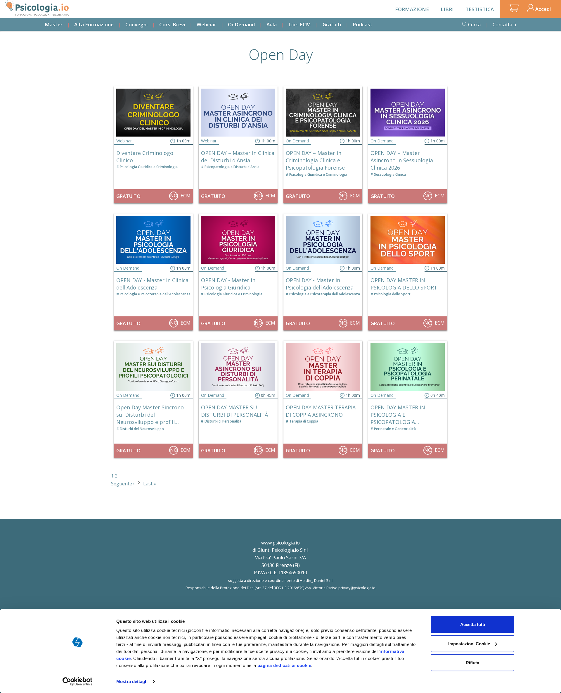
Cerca (474, 24)
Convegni (136, 24)
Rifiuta (472, 662)
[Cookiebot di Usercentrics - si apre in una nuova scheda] (77, 681)
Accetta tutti (472, 624)
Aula (271, 24)
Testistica (479, 9)
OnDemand (241, 24)
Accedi (543, 9)
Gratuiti (332, 24)
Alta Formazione (94, 24)
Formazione (412, 9)
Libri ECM (299, 24)
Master (54, 24)
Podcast (363, 24)
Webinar (206, 24)
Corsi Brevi (172, 24)
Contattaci (504, 24)
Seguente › (123, 483)
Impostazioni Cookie (469, 643)
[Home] (36, 8)
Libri (447, 9)
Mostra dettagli (132, 681)
